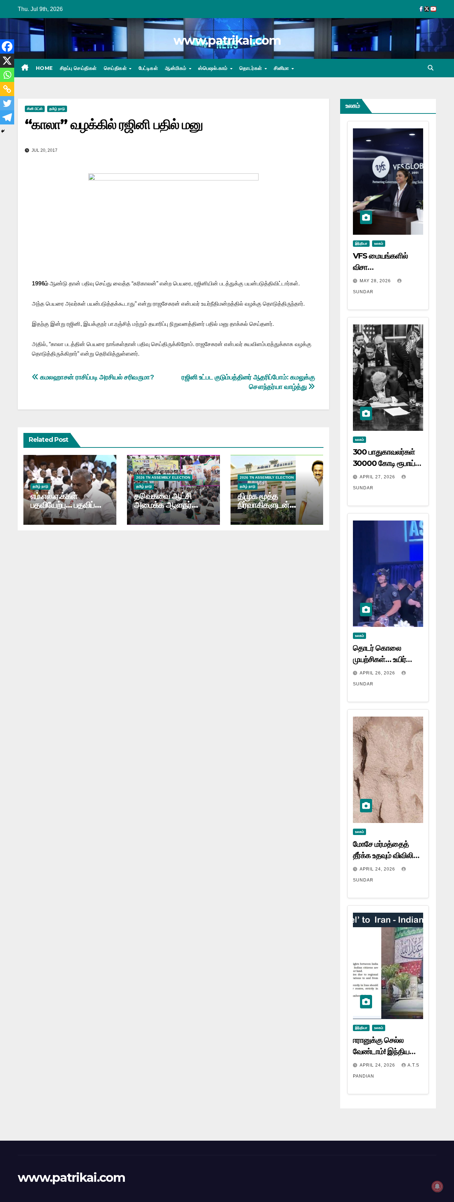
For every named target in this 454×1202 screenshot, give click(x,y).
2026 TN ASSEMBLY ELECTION (163, 477)
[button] (430, 68)
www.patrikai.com (227, 40)
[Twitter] (7, 103)
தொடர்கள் (251, 68)
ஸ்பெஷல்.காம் (213, 68)
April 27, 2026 (378, 476)
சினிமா (282, 68)
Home (44, 68)
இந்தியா (361, 243)
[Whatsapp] (7, 75)
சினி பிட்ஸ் (35, 109)
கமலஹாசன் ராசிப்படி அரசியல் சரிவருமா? (96, 377)
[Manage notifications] (437, 1186)
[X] (7, 61)
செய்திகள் (116, 68)
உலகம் (378, 243)
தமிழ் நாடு (57, 109)
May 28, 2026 (376, 280)
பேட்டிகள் (148, 68)
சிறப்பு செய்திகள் (78, 68)
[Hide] (3, 131)
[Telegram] (7, 117)
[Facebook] (7, 46)
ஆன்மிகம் (176, 68)
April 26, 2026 (378, 672)
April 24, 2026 (378, 869)
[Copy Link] (7, 89)
